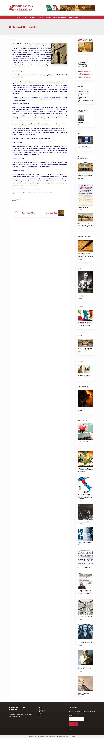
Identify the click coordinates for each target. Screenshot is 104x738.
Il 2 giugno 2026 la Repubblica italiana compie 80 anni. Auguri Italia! (85, 642)
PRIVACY (41, 715)
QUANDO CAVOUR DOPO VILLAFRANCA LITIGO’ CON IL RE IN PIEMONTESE (85, 470)
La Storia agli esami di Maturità (85, 522)
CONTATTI (41, 711)
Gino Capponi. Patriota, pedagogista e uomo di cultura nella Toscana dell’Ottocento (85, 668)
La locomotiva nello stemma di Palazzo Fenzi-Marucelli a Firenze (85, 350)
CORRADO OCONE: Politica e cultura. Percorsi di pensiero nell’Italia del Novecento (84, 592)
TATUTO (41, 707)
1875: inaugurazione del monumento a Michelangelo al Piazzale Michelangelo (85, 225)
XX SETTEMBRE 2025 (83, 207)
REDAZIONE (42, 709)
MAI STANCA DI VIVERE (83, 441)
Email (71, 715)
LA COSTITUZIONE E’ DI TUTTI (85, 567)
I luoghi (19, 199)
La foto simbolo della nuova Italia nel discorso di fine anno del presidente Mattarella (85, 324)
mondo (15, 200)
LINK (40, 713)
